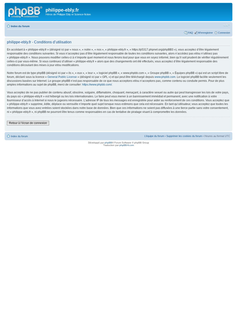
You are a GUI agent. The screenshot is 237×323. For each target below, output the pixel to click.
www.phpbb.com (165, 77)
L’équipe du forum (154, 136)
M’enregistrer (205, 32)
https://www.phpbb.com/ (97, 84)
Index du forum (20, 26)
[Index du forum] (26, 11)
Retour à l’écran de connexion (28, 123)
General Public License (62, 77)
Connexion (224, 32)
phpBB (108, 142)
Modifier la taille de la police (226, 25)
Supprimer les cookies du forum (184, 136)
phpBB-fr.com (126, 145)
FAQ (190, 32)
